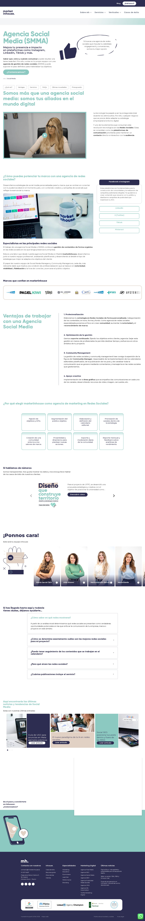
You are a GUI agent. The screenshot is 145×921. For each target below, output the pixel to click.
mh (4, 78)
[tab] (7, 750)
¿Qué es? (9, 87)
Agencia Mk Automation (85, 889)
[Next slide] (114, 496)
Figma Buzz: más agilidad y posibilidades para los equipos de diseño (111, 871)
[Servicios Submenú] (105, 12)
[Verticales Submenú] (120, 12)
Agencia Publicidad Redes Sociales (87, 881)
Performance (67, 880)
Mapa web (45, 916)
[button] (119, 182)
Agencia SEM (85, 878)
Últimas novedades (59, 87)
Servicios (33, 87)
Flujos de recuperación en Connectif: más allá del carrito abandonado (110, 883)
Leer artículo (37, 743)
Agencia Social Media (87, 875)
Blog (118, 3)
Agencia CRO (85, 885)
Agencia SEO (85, 872)
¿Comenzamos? (16, 72)
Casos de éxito (131, 12)
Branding (66, 882)
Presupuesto (77, 87)
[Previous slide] (31, 496)
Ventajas (21, 87)
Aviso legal (120, 916)
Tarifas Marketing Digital (86, 894)
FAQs (44, 87)
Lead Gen (66, 877)
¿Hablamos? (129, 3)
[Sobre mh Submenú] (91, 12)
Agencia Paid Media (87, 869)
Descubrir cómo (77, 494)
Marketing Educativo (66, 871)
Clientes (48, 878)
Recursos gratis (51, 872)
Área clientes (50, 875)
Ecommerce (66, 874)
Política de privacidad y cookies (104, 916)
